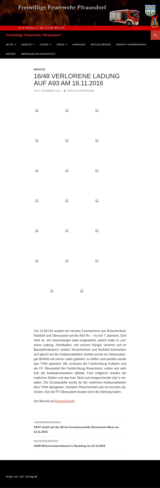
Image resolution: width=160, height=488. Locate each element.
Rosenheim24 (65, 401)
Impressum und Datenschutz (38, 54)
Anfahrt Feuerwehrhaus (131, 44)
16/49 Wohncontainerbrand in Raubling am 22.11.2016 (69, 443)
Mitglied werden (101, 44)
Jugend (44, 44)
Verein (60, 44)
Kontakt (11, 54)
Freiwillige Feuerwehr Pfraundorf (33, 35)
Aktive (9, 44)
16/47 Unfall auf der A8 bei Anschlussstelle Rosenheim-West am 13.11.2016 (76, 427)
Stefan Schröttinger (80, 90)
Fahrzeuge (78, 44)
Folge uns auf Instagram (21, 476)
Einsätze (26, 44)
